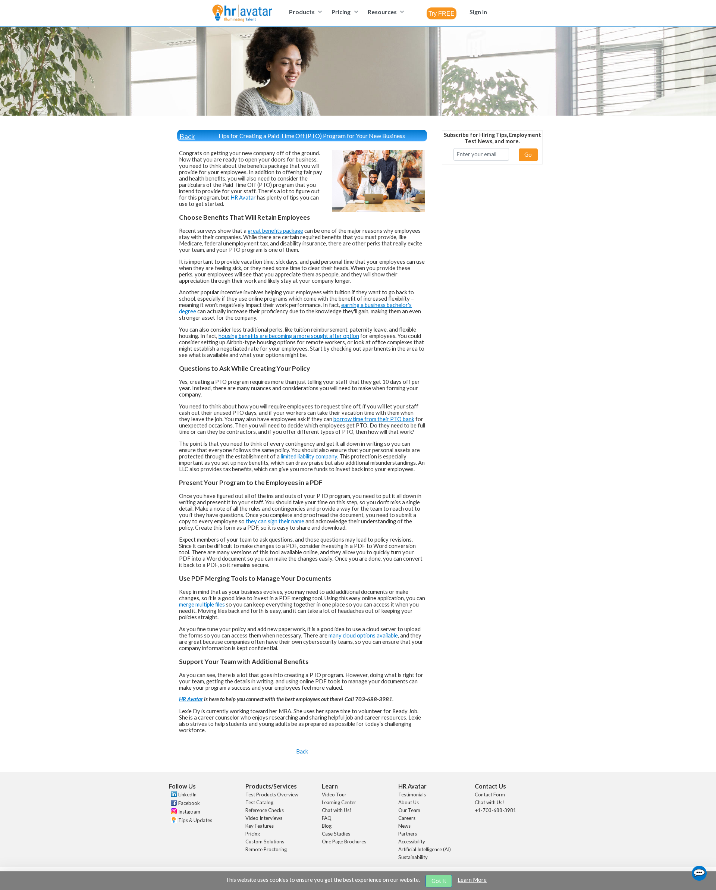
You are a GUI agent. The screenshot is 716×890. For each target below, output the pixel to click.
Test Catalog (259, 802)
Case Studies (336, 834)
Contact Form (490, 794)
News (404, 826)
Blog (327, 826)
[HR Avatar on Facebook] (173, 804)
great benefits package (275, 231)
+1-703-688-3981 (495, 810)
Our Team (409, 810)
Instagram (189, 812)
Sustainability (413, 857)
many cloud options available (363, 635)
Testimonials (412, 794)
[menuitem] (304, 11)
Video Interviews (263, 818)
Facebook (189, 803)
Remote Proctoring (266, 849)
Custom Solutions (264, 841)
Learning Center (339, 802)
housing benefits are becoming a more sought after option (289, 336)
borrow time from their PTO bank (373, 419)
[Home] (242, 13)
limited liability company (309, 456)
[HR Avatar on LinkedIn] (173, 795)
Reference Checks (264, 810)
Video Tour (334, 794)
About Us (408, 802)
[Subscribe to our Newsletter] (173, 821)
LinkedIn (187, 794)
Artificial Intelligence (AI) (424, 849)
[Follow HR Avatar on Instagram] (173, 812)
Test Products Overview (271, 794)
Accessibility (411, 841)
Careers (406, 818)
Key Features (259, 826)
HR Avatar (243, 197)
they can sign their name (275, 521)
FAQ (327, 818)
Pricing (252, 834)
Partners (407, 834)
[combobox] (441, 13)
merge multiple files (202, 604)
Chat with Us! (336, 810)
